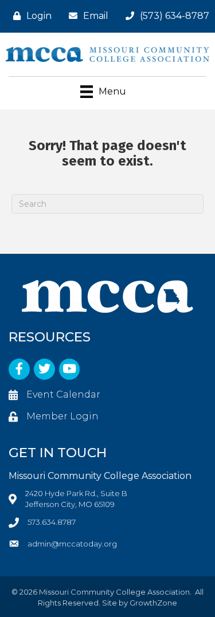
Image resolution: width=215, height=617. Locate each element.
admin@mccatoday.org (72, 543)
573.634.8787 (52, 521)
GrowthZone (153, 602)
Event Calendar (63, 394)
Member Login (62, 416)
